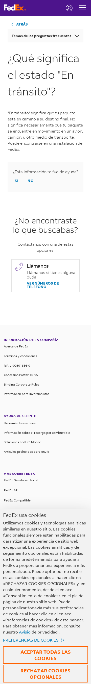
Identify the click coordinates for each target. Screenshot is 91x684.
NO (31, 180)
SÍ (16, 180)
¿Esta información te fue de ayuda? (45, 171)
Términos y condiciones (20, 356)
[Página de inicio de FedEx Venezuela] (17, 7)
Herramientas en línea (20, 423)
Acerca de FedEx (16, 346)
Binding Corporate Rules (21, 384)
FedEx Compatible (17, 500)
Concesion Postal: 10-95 (21, 375)
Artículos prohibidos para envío (26, 451)
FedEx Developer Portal (21, 480)
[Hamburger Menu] (82, 4)
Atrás (22, 24)
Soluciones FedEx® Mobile (22, 442)
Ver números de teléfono (43, 285)
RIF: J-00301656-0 (17, 365)
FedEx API (11, 490)
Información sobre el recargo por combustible (37, 433)
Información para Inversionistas (26, 394)
